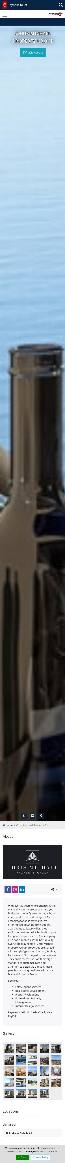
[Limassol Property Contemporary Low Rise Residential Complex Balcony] (32, 1048)
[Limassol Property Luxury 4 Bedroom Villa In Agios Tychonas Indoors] (44, 1082)
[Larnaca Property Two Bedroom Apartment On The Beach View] (56, 1060)
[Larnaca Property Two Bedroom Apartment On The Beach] (44, 1060)
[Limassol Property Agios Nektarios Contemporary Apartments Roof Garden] (9, 1060)
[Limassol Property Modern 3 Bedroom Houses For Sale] (9, 1093)
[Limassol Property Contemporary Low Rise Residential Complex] (9, 1048)
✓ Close (22, 1157)
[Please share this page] (53, 889)
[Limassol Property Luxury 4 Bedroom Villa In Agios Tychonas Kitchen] (56, 1082)
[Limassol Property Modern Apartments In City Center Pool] (32, 1060)
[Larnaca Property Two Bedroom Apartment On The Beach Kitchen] (21, 1071)
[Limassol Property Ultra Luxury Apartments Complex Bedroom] (56, 1071)
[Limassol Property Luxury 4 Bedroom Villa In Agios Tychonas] (21, 1082)
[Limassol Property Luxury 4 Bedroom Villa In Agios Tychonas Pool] (32, 1082)
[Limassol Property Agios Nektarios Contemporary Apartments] (44, 1048)
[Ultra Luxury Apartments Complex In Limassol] (32, 1071)
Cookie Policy (40, 1157)
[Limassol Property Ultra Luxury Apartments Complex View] (9, 1082)
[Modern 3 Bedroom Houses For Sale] (21, 1093)
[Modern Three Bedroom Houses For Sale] (32, 1093)
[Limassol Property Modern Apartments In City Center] (21, 1060)
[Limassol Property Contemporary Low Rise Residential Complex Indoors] (21, 1048)
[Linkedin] (22, 889)
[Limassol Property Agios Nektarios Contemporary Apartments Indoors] (56, 1048)
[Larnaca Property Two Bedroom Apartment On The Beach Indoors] (9, 1071)
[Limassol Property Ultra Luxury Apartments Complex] (44, 1071)
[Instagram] (15, 889)
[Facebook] (8, 889)
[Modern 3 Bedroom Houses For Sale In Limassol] (44, 1093)
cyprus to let (18, 5)
